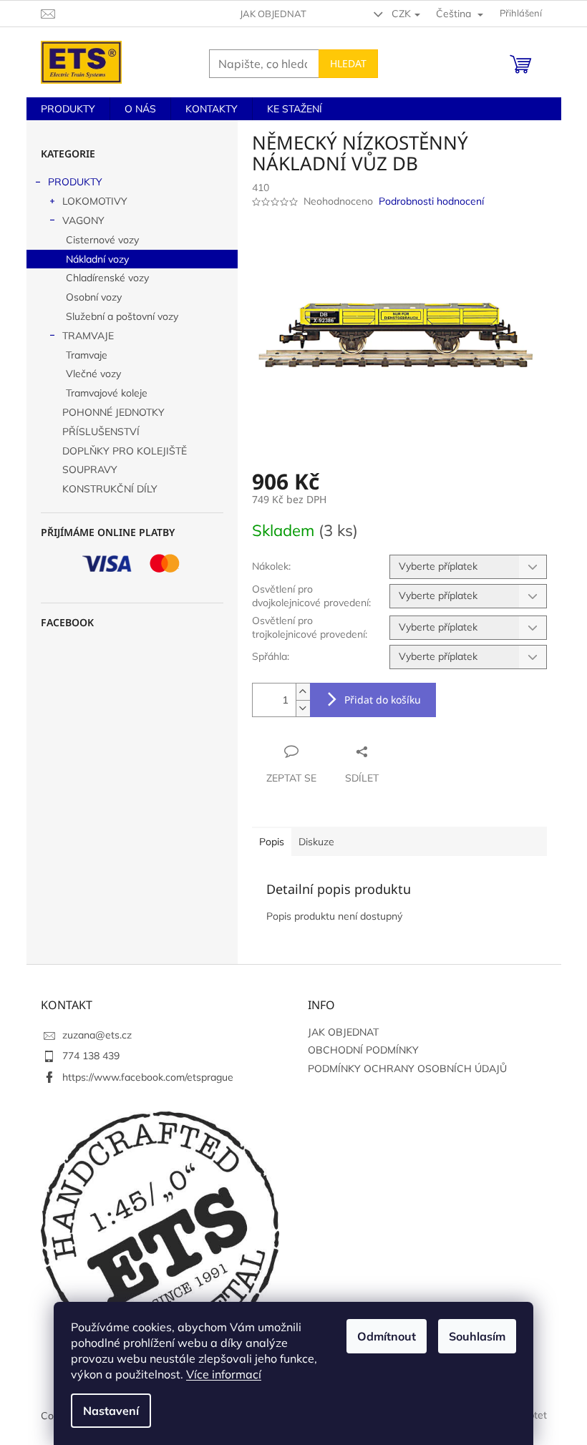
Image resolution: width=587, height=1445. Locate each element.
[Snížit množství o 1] (303, 708)
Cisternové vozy (102, 239)
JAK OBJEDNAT (273, 13)
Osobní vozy (94, 297)
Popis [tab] (271, 841)
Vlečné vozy (93, 373)
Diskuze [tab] (316, 841)
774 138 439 (91, 1055)
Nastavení (111, 1410)
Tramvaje (86, 355)
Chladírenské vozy (107, 277)
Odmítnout (386, 1336)
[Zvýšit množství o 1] (303, 691)
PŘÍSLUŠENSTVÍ (101, 431)
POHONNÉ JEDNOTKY (113, 412)
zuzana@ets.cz (97, 1034)
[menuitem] (68, 108)
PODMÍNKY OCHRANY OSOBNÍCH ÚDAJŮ (407, 1068)
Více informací (223, 1374)
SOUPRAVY (89, 469)
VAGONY (83, 220)
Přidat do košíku (382, 699)
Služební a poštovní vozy (122, 316)
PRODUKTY (75, 181)
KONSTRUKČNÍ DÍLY (109, 488)
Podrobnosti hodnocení (431, 201)
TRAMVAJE (88, 335)
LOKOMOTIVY (94, 201)
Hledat (348, 63)
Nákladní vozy (97, 259)
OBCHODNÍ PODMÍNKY (363, 1049)
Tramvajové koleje (106, 392)
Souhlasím (477, 1336)
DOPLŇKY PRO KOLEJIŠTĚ (124, 450)
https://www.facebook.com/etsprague (147, 1077)
